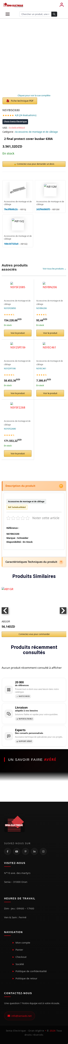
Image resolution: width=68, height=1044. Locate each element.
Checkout (21, 956)
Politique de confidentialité (31, 971)
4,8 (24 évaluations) (25, 115)
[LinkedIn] (34, 851)
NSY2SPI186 (10, 368)
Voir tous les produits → (54, 268)
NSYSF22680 (10, 428)
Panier (19, 949)
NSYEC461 (41, 368)
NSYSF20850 (10, 308)
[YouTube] (16, 851)
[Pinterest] (25, 851)
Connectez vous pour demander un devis (35, 164)
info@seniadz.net (21, 1015)
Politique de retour (26, 978)
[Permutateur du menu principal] (7, 14)
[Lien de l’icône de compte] (61, 5)
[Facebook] (7, 851)
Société (20, 964)
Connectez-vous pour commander (34, 634)
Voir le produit (18, 332)
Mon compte (23, 942)
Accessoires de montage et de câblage (36, 131)
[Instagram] (43, 851)
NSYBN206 (41, 308)
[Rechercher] (54, 14)
